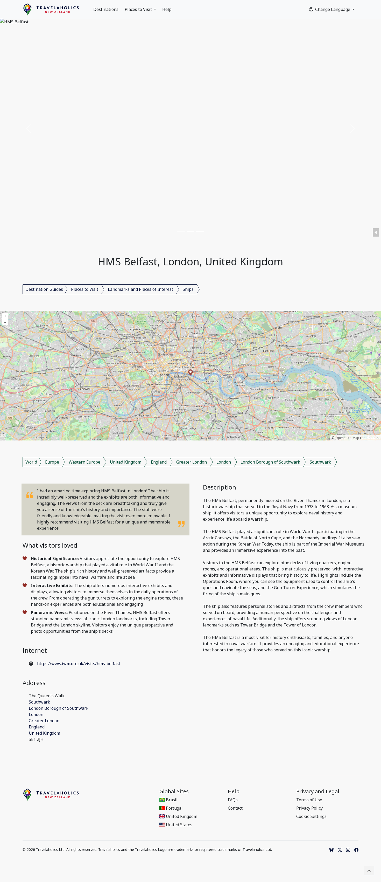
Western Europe (84, 462)
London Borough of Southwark (270, 462)
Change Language (333, 9)
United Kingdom (125, 462)
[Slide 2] (190, 232)
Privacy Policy (309, 808)
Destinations (105, 9)
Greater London (191, 462)
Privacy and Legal (317, 791)
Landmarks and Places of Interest (140, 289)
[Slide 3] (200, 232)
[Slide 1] (181, 232)
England (159, 462)
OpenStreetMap (347, 438)
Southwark (320, 462)
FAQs (233, 800)
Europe (52, 462)
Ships (188, 289)
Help (167, 9)
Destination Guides (44, 289)
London (223, 462)
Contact (235, 808)
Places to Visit (139, 9)
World (31, 462)
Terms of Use (309, 800)
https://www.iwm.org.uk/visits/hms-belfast (78, 663)
